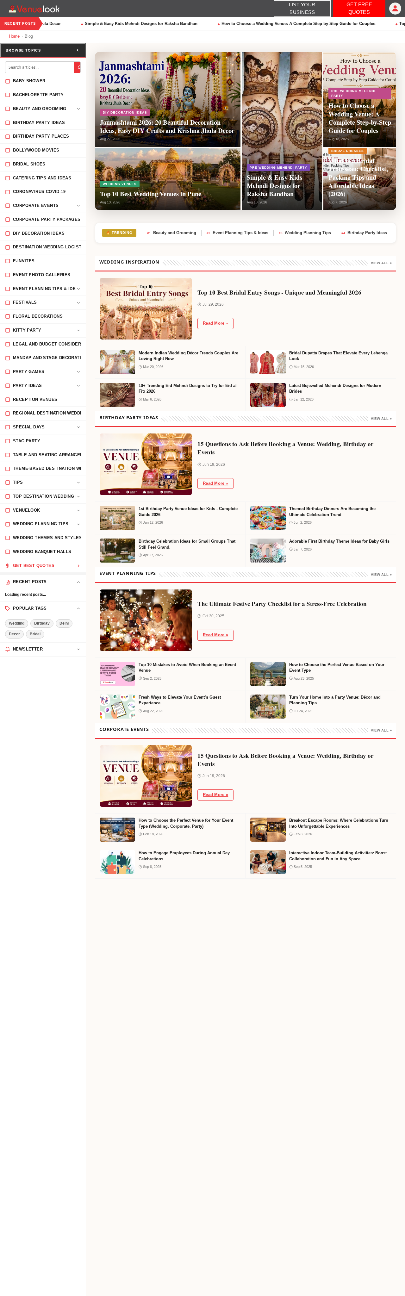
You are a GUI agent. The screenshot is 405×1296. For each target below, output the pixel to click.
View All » (381, 263)
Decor (14, 634)
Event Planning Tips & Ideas (237, 232)
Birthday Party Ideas (364, 232)
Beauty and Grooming (171, 232)
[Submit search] (80, 67)
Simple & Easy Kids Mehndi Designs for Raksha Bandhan (134, 23)
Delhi (64, 623)
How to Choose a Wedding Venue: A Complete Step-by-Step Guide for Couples (292, 23)
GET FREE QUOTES (359, 8)
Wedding (16, 623)
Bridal (35, 634)
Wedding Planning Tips (305, 232)
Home (14, 36)
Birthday (42, 623)
